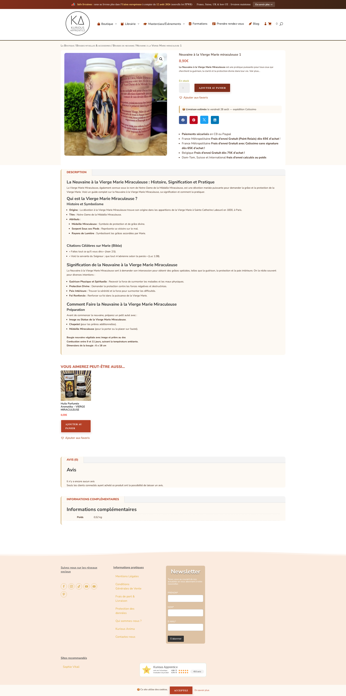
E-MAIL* (172, 621)
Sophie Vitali (71, 667)
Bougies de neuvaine (123, 45)
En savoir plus (263, 4)
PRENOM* (173, 592)
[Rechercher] (296, 34)
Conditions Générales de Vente (128, 586)
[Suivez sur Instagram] (71, 586)
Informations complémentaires (93, 499)
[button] (161, 59)
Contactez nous (126, 637)
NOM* (171, 607)
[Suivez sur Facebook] (64, 586)
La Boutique (67, 45)
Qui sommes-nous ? (128, 621)
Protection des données (125, 611)
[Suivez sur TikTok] (79, 586)
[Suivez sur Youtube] (86, 586)
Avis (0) (72, 460)
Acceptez (181, 690)
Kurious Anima (125, 629)
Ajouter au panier (212, 87)
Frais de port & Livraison (125, 598)
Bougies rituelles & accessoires (93, 45)
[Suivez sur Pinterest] (64, 594)
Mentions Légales (127, 576)
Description (76, 172)
